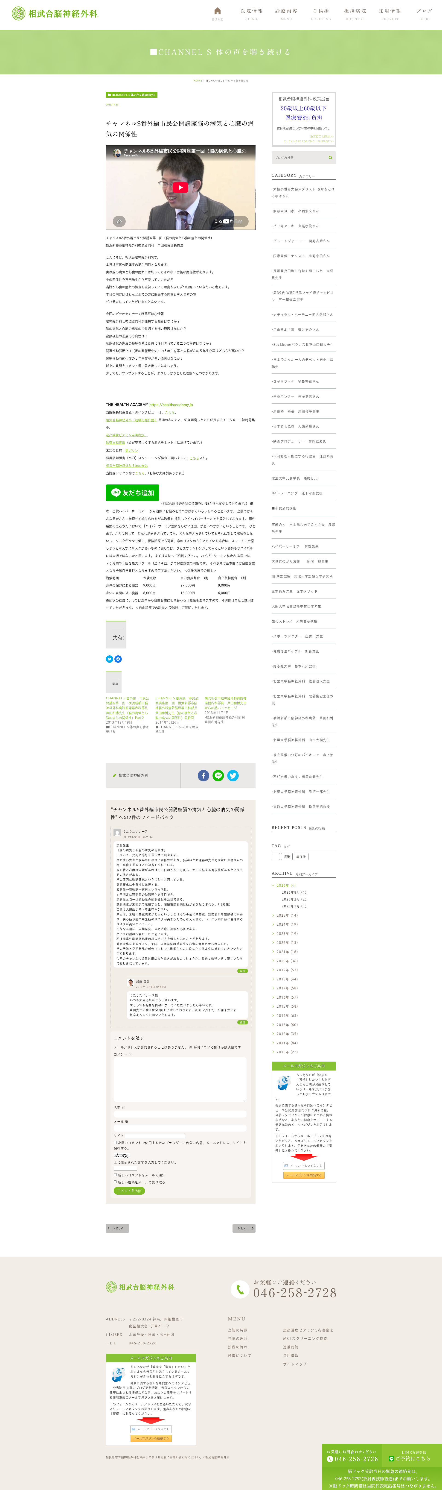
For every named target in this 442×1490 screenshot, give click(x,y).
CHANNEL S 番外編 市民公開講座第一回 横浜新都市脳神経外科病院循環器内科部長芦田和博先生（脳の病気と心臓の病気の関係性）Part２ (127, 708)
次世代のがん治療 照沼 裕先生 (300, 561)
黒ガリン (131, 450)
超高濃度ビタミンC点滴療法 (308, 1330)
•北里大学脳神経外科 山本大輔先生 (301, 740)
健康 (287, 856)
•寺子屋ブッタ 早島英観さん (295, 381)
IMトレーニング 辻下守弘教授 (297, 493)
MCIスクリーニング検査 (305, 1338)
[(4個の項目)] (276, 856)
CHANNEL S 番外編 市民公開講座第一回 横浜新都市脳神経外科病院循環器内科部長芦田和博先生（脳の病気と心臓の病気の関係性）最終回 (176, 708)
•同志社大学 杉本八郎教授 (294, 666)
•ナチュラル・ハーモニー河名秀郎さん (302, 314)
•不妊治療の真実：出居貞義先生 (297, 776)
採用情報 (291, 1355)
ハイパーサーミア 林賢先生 (295, 546)
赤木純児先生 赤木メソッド (295, 591)
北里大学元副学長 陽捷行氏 (295, 478)
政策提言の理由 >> (322, 136)
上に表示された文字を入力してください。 (146, 1162)
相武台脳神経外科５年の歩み (127, 465)
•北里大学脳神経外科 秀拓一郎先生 (301, 791)
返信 (242, 971)
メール (121, 1121)
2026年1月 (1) (294, 906)
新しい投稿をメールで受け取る (142, 1182)
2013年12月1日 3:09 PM (138, 837)
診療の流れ (238, 1347)
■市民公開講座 (284, 508)
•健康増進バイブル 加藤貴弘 (295, 651)
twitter (233, 775)
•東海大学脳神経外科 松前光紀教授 (301, 806)
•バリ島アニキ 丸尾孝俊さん (296, 226)
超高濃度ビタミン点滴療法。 (127, 435)
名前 (119, 1107)
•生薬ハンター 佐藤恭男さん (296, 396)
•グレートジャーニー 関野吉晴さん (301, 241)
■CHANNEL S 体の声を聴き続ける (134, 95)
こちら (169, 412)
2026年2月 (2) (294, 899)
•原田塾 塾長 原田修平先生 (296, 411)
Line (218, 775)
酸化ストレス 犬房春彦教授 (294, 621)
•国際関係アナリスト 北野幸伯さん (301, 256)
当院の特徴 (238, 1330)
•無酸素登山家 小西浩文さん (296, 211)
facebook (203, 775)
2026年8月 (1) (294, 892)
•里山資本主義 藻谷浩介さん (296, 329)
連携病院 (291, 1347)
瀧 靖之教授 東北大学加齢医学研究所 (302, 576)
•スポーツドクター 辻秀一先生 (297, 636)
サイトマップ (295, 1364)
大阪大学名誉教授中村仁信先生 (296, 606)
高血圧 (301, 856)
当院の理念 (238, 1338)
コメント (123, 1054)
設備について (240, 1355)
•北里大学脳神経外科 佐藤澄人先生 (301, 681)
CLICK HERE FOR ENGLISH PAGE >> (309, 141)
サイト (119, 1135)
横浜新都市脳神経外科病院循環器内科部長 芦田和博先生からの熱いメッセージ (226, 703)
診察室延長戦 (115, 442)
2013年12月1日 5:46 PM (151, 987)
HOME (198, 80)
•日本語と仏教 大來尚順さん (296, 426)
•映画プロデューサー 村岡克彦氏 (299, 441)
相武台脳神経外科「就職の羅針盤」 (131, 420)
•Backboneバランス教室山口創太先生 (303, 344)
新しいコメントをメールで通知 (142, 1175)
